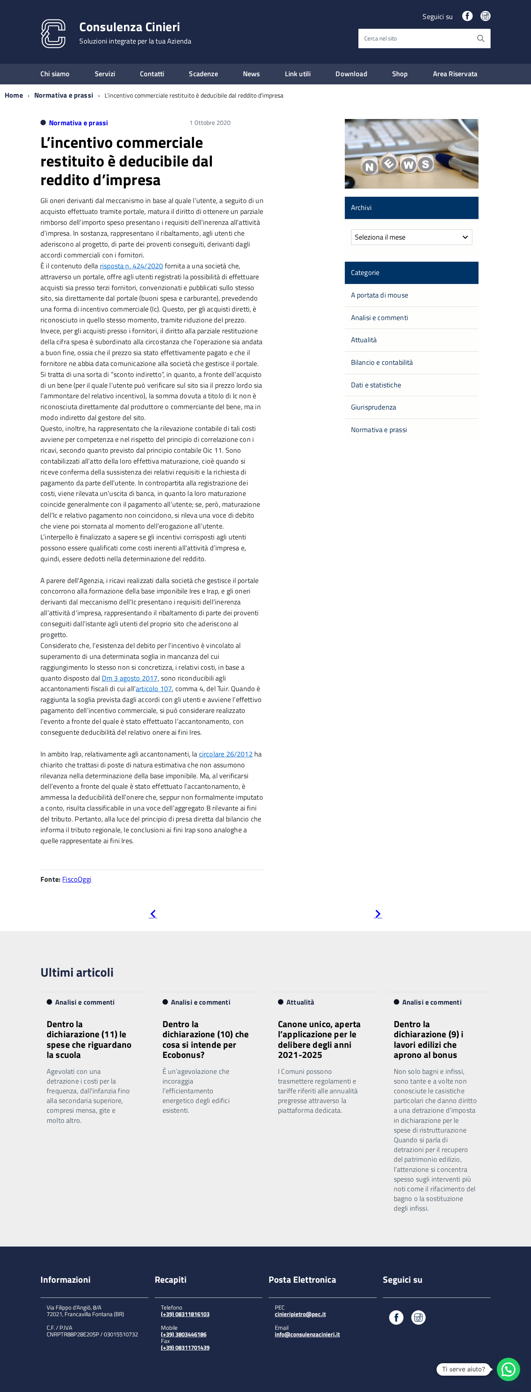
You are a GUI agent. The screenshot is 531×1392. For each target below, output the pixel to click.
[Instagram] (485, 16)
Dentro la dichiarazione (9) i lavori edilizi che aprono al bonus (429, 1039)
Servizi (105, 73)
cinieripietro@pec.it (300, 1314)
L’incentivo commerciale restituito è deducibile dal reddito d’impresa (126, 160)
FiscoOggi (76, 879)
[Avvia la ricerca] (481, 38)
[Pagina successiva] (378, 915)
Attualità (364, 339)
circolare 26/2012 (226, 754)
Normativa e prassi (63, 95)
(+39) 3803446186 (183, 1334)
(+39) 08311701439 (185, 1347)
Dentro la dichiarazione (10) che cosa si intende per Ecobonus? (205, 1039)
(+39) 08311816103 (185, 1314)
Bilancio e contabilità (382, 362)
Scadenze (203, 73)
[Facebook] (467, 16)
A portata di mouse (379, 295)
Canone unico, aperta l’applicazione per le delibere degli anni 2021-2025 (319, 1039)
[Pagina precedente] (153, 915)
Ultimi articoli (77, 972)
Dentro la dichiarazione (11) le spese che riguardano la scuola (89, 1039)
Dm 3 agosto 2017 (130, 678)
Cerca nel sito (380, 38)
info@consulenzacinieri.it (307, 1334)
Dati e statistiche (376, 385)
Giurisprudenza (374, 407)
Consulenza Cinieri (135, 32)
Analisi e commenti (379, 317)
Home (14, 95)
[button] (508, 1369)
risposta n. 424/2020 (131, 266)
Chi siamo (55, 73)
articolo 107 (154, 688)
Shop (400, 73)
